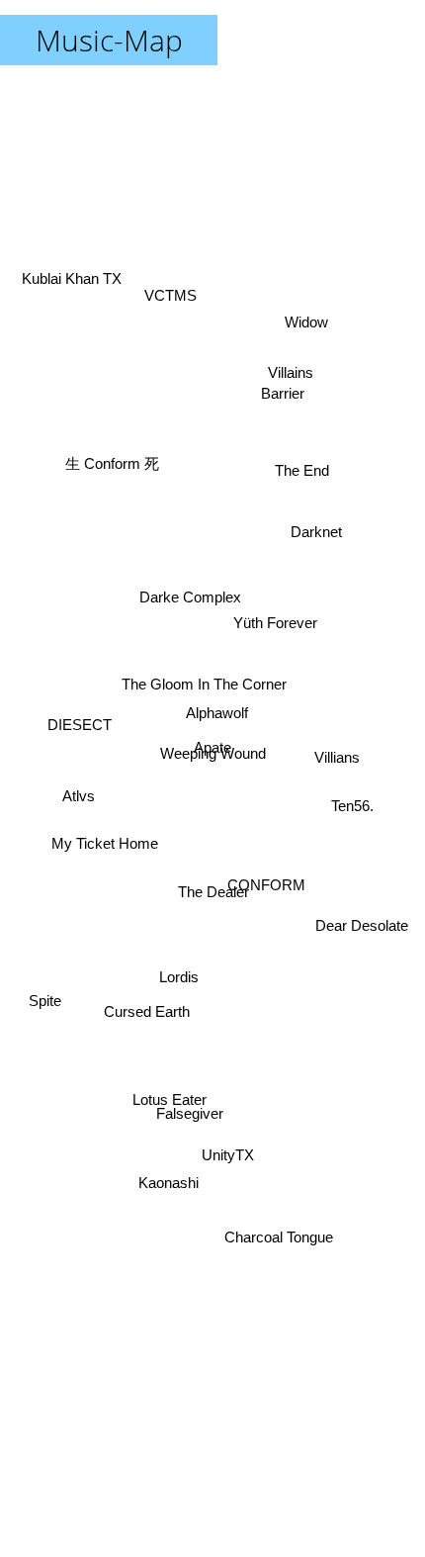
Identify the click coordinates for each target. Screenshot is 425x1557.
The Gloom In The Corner (204, 679)
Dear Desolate (354, 975)
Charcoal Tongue (272, 1247)
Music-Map (109, 40)
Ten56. (351, 805)
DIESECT (79, 728)
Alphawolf (219, 709)
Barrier (281, 388)
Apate (210, 761)
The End (304, 490)
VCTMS (167, 295)
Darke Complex (201, 550)
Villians (341, 667)
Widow (310, 325)
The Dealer (214, 894)
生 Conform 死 (111, 470)
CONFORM (263, 909)
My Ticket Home (105, 863)
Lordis (179, 985)
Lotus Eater (167, 1095)
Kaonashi (169, 1179)
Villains (292, 369)
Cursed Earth (147, 1022)
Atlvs (78, 788)
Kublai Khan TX (75, 273)
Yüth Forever (273, 612)
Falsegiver (192, 1118)
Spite (45, 1003)
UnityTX (230, 1152)
